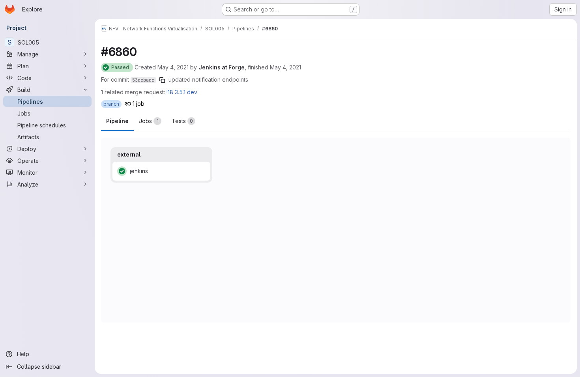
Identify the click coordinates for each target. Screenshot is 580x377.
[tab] (150, 121)
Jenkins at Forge (221, 67)
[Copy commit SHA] (162, 80)
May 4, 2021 (173, 67)
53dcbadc (143, 80)
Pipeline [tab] (117, 121)
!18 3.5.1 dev (182, 92)
